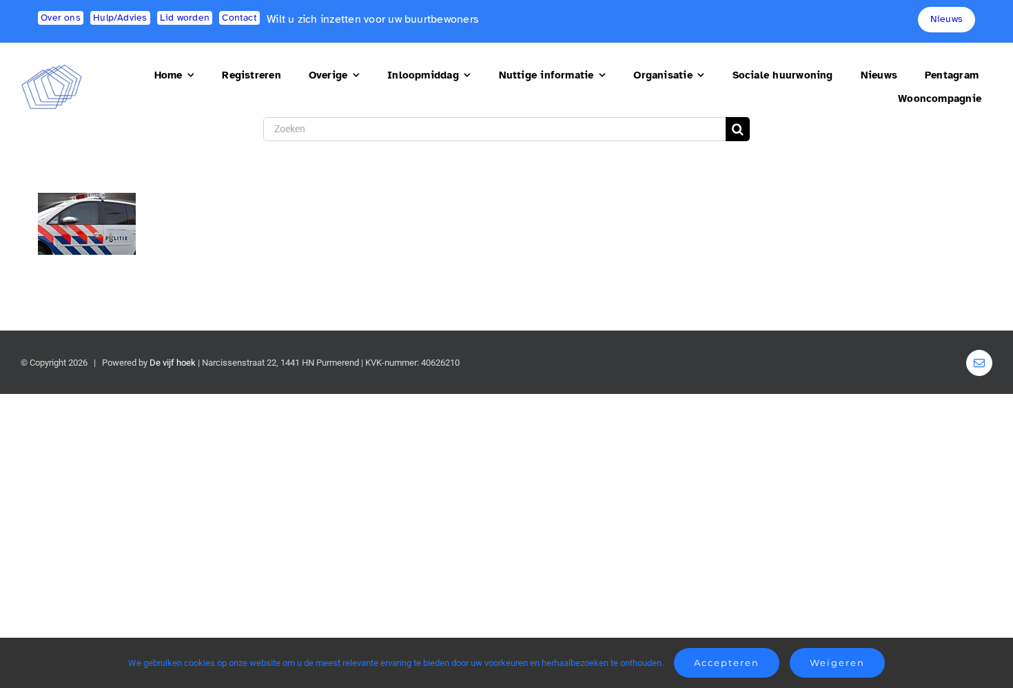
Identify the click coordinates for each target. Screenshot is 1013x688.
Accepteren (726, 662)
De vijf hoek (173, 362)
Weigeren (837, 662)
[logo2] (52, 70)
